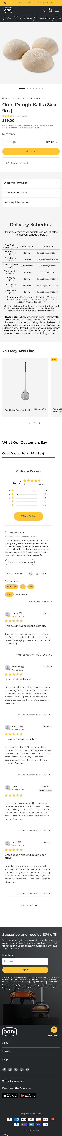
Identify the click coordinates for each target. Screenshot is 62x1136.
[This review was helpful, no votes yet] (44, 714)
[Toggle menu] (57, 10)
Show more (21, 594)
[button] (31, 163)
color (31, 586)
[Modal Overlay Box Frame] (25, 965)
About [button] (6, 1042)
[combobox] (40, 601)
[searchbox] (16, 573)
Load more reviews (28, 905)
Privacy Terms (29, 990)
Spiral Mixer (45, 18)
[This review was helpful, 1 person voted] (44, 654)
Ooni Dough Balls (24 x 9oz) (33, 98)
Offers (9, 18)
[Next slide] (39, 423)
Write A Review (28, 516)
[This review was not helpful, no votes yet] (49, 654)
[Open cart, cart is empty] (50, 10)
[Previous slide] (30, 423)
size (23, 586)
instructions (11, 586)
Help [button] (5, 1059)
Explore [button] (6, 1051)
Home (5, 98)
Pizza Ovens (26, 18)
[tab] (22, 88)
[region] (31, 3)
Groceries (15, 98)
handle (9, 594)
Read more (11, 703)
